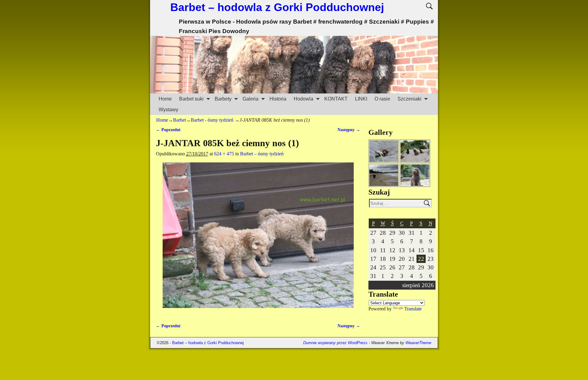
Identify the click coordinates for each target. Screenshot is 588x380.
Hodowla (303, 98)
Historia (278, 98)
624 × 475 (224, 153)
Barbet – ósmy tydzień (262, 153)
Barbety (223, 98)
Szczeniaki (409, 98)
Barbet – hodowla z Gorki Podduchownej (277, 7)
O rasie (382, 98)
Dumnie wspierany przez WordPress (335, 342)
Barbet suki (191, 98)
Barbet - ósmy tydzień (212, 120)
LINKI (361, 98)
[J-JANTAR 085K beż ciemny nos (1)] (258, 238)
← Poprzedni (168, 129)
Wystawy (168, 109)
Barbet (179, 120)
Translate (413, 308)
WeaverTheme (418, 342)
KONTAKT (336, 98)
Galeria (250, 98)
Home (165, 98)
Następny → (348, 129)
